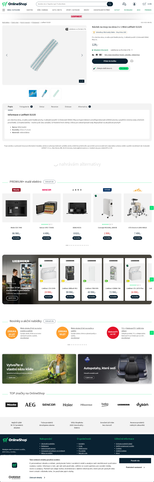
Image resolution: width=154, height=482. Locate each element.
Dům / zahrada (42, 10)
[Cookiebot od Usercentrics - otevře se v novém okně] (14, 477)
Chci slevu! (123, 68)
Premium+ (148, 10)
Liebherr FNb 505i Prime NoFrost (91, 289)
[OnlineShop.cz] (14, 4)
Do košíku (16, 238)
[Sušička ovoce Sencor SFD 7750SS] (46, 208)
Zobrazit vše (49, 182)
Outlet (117, 10)
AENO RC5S (77, 227)
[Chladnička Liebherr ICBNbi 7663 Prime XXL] (113, 273)
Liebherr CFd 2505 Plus (48, 289)
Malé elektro (6, 23)
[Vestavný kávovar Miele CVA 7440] (16, 208)
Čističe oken (15, 23)
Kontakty (82, 444)
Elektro (30, 10)
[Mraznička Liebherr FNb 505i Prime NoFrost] (92, 273)
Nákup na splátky (47, 453)
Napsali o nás (83, 453)
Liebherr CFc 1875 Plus (135, 288)
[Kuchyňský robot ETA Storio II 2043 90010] (137, 208)
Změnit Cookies (121, 451)
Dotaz (41, 106)
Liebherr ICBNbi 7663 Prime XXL (113, 289)
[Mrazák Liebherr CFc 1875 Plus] (135, 273)
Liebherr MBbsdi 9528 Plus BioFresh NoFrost (70, 289)
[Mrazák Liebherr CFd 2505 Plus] (48, 273)
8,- (112, 68)
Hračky (86, 10)
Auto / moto (57, 10)
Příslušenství (35, 23)
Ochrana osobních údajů (124, 444)
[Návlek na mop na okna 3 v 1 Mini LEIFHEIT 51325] (33, 93)
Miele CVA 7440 (16, 227)
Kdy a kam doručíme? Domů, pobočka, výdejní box (122, 55)
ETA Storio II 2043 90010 (138, 227)
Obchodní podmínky (48, 444)
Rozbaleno (128, 10)
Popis (10, 106)
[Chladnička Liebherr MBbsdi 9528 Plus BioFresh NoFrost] (70, 273)
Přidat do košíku (110, 61)
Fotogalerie (24, 106)
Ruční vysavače (25, 23)
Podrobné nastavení (134, 467)
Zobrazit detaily (36, 478)
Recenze (54, 106)
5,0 (46, 224)
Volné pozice (83, 448)
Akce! (118, 453)
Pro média (82, 451)
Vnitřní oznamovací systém (125, 446)
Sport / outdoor (72, 10)
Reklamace (45, 446)
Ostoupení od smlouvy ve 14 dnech (53, 451)
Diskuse (68, 106)
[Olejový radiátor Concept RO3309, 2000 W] (107, 208)
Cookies (119, 448)
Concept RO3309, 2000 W (107, 227)
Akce (138, 10)
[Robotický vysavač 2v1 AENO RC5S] (77, 208)
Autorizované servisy (48, 448)
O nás (80, 446)
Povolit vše (135, 461)
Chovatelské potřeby (102, 10)
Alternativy (82, 106)
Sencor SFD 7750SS (46, 227)
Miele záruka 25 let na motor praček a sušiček (31, 329)
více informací (24, 338)
